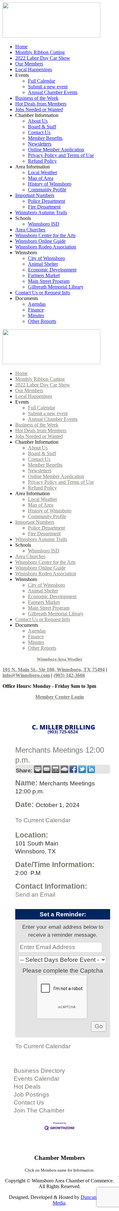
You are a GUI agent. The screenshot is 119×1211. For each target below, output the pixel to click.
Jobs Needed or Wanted (39, 109)
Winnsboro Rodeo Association (45, 247)
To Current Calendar (42, 820)
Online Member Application (56, 149)
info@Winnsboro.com (26, 675)
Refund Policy (42, 161)
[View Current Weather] (64, 769)
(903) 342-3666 (69, 675)
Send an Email (35, 894)
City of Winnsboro (46, 258)
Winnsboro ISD (43, 224)
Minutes (36, 315)
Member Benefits (45, 138)
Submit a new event (48, 86)
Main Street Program (48, 281)
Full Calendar (41, 81)
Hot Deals (27, 1086)
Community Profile (47, 189)
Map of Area (40, 178)
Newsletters (39, 144)
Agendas (37, 304)
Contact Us (39, 132)
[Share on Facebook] (73, 769)
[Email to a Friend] (46, 769)
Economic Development (52, 269)
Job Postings (31, 1094)
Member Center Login (59, 697)
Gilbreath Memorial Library (55, 287)
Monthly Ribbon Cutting (40, 52)
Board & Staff (42, 126)
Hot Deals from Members (40, 103)
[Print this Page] (38, 769)
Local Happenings (33, 69)
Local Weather (42, 172)
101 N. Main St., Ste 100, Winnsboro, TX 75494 (54, 669)
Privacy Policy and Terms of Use (61, 155)
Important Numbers (34, 195)
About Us (38, 121)
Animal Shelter (43, 264)
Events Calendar (36, 1078)
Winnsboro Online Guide (40, 241)
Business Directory (39, 1070)
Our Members (29, 63)
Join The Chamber (39, 1110)
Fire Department (44, 206)
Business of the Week (36, 98)
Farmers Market (44, 275)
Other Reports (42, 321)
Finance (36, 309)
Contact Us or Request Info (42, 292)
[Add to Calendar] (55, 769)
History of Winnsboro (49, 184)
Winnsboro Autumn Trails (41, 212)
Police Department (46, 201)
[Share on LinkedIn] (91, 769)
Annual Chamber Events (52, 92)
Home (21, 46)
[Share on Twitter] (82, 769)
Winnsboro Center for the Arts (45, 235)
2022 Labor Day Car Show (42, 58)
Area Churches (30, 229)
